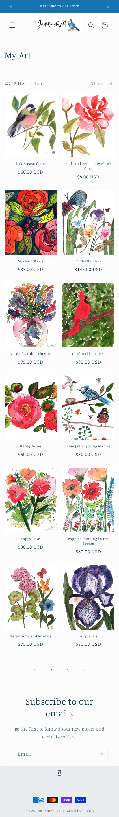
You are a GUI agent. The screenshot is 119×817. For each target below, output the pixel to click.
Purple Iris (88, 636)
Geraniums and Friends (30, 636)
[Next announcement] (108, 6)
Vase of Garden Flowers (30, 353)
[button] (12, 25)
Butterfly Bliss (88, 261)
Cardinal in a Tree (88, 353)
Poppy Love (30, 538)
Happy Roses (31, 446)
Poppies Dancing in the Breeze (88, 540)
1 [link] (35, 670)
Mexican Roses (30, 261)
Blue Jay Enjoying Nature (88, 446)
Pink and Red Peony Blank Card (88, 165)
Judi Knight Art (49, 811)
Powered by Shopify (78, 811)
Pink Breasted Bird (30, 163)
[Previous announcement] (11, 6)
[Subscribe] (100, 754)
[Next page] (84, 670)
